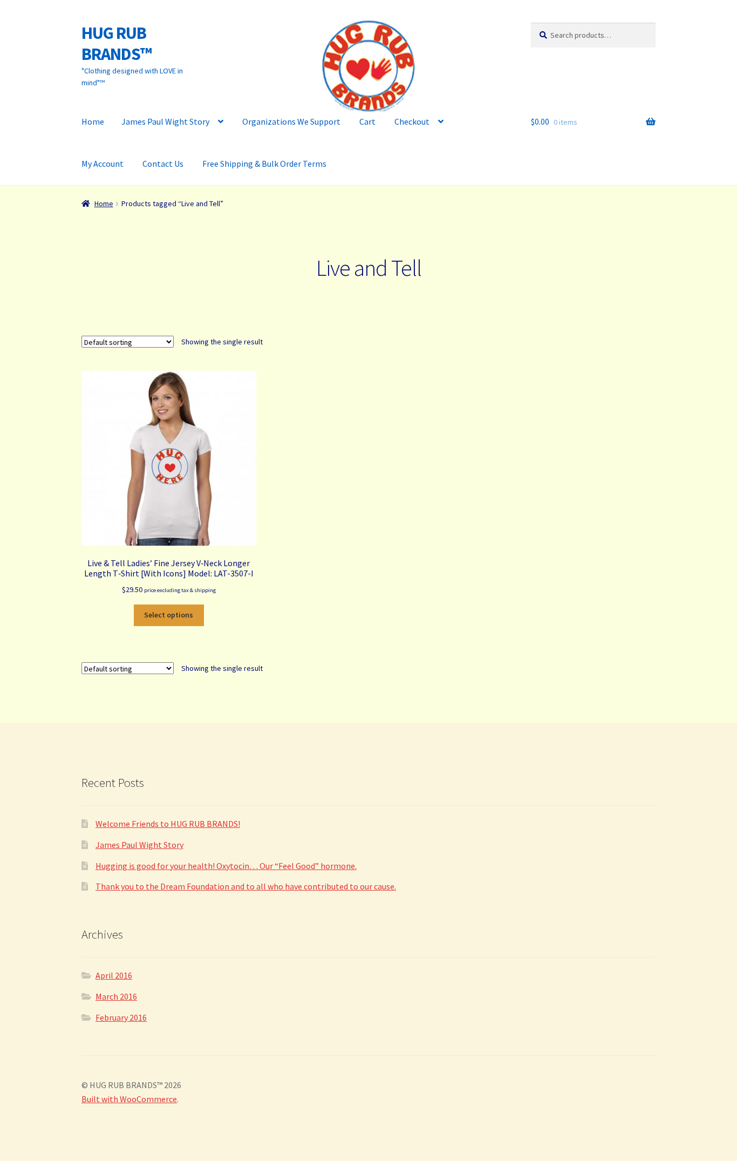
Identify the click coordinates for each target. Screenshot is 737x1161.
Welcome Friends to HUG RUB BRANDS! (167, 823)
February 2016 (121, 1017)
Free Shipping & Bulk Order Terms (264, 163)
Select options (168, 615)
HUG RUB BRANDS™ (116, 43)
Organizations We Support (291, 121)
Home (92, 121)
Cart (367, 121)
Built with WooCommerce (129, 1099)
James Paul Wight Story (165, 121)
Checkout (411, 121)
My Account (102, 163)
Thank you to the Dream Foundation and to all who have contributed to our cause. (245, 886)
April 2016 (113, 975)
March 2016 (116, 996)
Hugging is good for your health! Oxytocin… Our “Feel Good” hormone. (226, 865)
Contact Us (162, 163)
